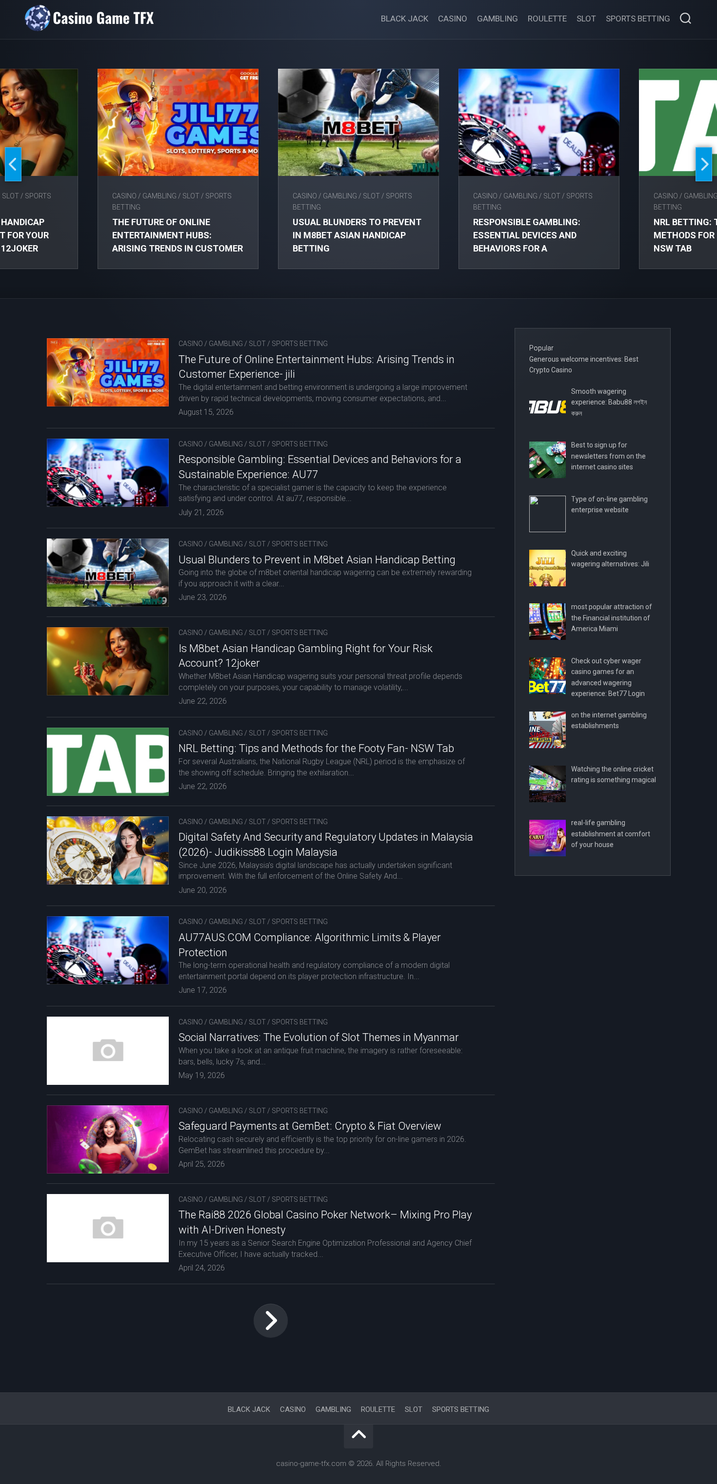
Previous (13, 164)
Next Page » (271, 1321)
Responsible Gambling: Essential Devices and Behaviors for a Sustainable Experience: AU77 (529, 248)
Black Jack (404, 18)
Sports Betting (638, 18)
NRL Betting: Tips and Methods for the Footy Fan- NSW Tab (316, 748)
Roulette (547, 18)
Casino (452, 18)
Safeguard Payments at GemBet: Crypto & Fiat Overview (310, 1126)
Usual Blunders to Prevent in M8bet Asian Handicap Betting (357, 235)
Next (704, 164)
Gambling (497, 18)
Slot (586, 18)
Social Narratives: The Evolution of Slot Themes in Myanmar (319, 1037)
